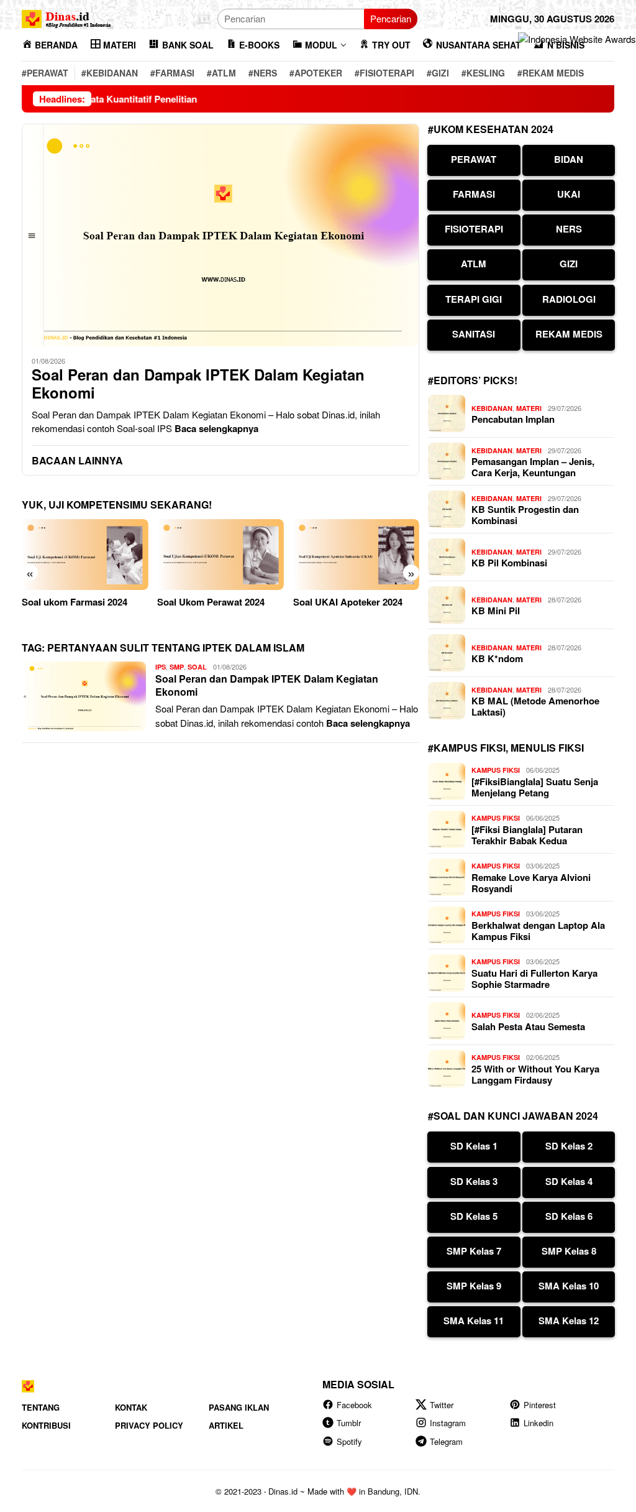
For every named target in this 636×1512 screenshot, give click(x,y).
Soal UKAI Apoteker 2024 (347, 601)
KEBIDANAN (491, 408)
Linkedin (538, 1423)
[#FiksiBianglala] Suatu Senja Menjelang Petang (534, 787)
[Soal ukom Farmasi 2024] (85, 554)
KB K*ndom (497, 658)
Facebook (354, 1405)
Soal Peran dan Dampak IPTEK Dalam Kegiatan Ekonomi (198, 384)
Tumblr (349, 1423)
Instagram (448, 1423)
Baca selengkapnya (216, 428)
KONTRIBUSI (46, 1425)
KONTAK (131, 1407)
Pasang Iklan (239, 1407)
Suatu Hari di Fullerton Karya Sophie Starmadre (534, 978)
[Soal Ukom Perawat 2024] (220, 554)
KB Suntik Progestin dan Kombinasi (525, 515)
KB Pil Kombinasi (509, 562)
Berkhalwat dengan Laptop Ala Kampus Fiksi (538, 931)
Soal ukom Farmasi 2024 (74, 601)
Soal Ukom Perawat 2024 (211, 601)
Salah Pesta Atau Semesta (528, 1026)
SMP (177, 666)
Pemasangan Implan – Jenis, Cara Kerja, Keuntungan (532, 467)
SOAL (197, 666)
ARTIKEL (226, 1425)
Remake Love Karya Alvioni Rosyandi (531, 883)
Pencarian (390, 18)
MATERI (529, 408)
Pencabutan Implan (513, 419)
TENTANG (41, 1407)
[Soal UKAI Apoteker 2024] (356, 554)
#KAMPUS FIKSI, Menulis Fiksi (506, 747)
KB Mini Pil (495, 610)
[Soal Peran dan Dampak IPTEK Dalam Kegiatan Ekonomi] (220, 235)
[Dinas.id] (67, 17)
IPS (160, 666)
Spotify (349, 1441)
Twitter (441, 1405)
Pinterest (540, 1405)
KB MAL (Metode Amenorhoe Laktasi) (535, 706)
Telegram (446, 1441)
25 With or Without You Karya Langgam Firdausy (535, 1074)
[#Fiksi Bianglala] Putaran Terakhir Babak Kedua (527, 835)
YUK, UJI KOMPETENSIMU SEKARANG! (117, 504)
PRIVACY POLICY (149, 1425)
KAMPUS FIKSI (495, 770)
